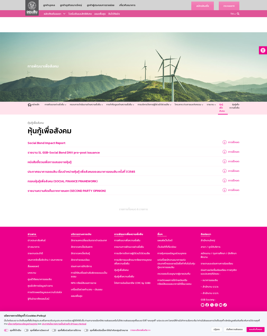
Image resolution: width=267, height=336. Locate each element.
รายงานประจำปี (35, 253)
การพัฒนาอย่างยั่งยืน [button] (55, 104)
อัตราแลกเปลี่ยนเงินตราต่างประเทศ (89, 240)
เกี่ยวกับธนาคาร (127, 5)
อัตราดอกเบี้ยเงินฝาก (82, 247)
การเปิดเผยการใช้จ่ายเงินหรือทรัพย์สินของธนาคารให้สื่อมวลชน (174, 282)
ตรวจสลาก (229, 6)
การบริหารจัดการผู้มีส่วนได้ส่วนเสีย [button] (154, 104)
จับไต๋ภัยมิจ (114, 14)
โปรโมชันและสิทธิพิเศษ (80, 14)
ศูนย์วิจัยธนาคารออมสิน (40, 279)
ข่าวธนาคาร (33, 247)
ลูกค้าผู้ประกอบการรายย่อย (100, 5)
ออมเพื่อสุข (100, 14)
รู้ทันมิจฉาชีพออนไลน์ (38, 299)
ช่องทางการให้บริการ (81, 266)
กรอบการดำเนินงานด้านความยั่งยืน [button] (85, 104)
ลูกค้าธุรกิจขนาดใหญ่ (71, 5)
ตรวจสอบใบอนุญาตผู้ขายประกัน (173, 273)
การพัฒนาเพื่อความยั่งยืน (127, 240)
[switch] (6, 330)
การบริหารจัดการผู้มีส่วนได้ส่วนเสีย (132, 253)
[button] (263, 50)
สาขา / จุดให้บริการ (210, 247)
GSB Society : (208, 299)
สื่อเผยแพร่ (33, 266)
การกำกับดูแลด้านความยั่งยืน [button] (119, 104)
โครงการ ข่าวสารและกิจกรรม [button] (188, 104)
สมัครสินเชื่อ (202, 6)
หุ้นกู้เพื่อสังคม (222, 108)
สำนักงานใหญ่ (208, 240)
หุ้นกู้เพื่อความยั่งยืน (234, 106)
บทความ (32, 273)
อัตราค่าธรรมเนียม (80, 260)
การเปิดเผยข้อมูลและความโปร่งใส (45, 292)
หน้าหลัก (35, 104)
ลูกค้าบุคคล (49, 5)
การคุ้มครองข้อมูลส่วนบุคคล (171, 253)
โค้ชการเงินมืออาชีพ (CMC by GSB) (132, 283)
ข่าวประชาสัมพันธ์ (37, 240)
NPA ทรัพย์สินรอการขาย (83, 283)
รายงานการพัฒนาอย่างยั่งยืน (129, 247)
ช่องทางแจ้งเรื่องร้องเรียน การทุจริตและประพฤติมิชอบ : (219, 271)
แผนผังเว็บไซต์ (164, 240)
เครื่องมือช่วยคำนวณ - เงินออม (86, 289)
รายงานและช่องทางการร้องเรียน (217, 263)
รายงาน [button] (210, 104)
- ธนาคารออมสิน (209, 280)
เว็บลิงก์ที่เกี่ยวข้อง (166, 247)
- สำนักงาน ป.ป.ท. (210, 293)
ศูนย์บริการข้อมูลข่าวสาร (40, 286)
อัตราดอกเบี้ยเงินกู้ (80, 253)
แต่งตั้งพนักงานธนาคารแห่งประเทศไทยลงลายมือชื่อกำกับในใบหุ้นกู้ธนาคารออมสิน (176, 263)
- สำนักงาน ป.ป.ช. (210, 286)
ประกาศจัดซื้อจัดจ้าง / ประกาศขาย (45, 260)
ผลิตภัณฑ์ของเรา (52, 14)
